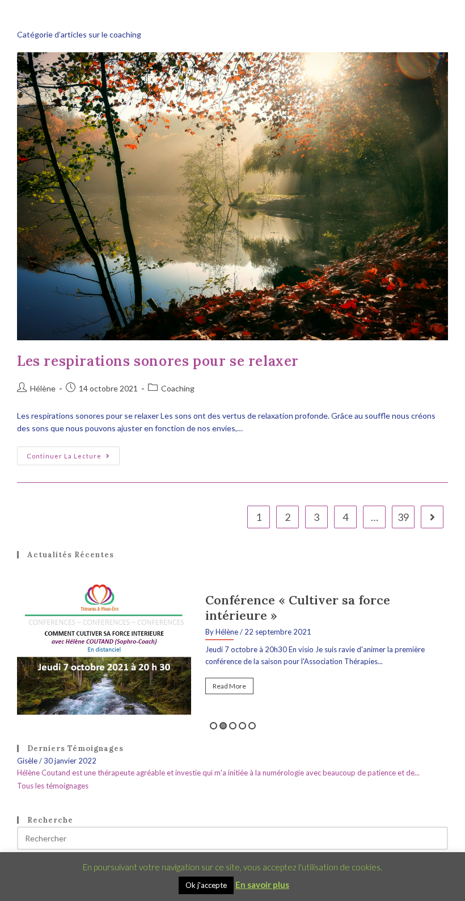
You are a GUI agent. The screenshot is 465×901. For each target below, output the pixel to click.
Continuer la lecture (73, 453)
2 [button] (223, 725)
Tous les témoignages (52, 785)
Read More (229, 686)
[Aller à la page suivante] (432, 517)
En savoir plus (262, 884)
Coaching (178, 388)
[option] (232, 649)
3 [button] (232, 725)
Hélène (43, 388)
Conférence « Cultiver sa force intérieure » (297, 607)
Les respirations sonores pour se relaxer (158, 361)
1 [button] (213, 725)
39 (403, 517)
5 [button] (252, 725)
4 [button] (242, 725)
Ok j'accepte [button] (206, 885)
